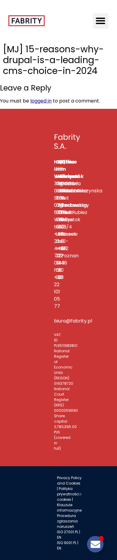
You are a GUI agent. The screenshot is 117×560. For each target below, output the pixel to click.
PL (76, 531)
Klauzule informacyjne (69, 507)
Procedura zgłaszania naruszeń (67, 521)
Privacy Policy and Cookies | (69, 483)
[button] (100, 21)
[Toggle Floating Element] (95, 544)
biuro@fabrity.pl (73, 320)
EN (59, 537)
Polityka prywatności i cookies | (69, 494)
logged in (41, 100)
